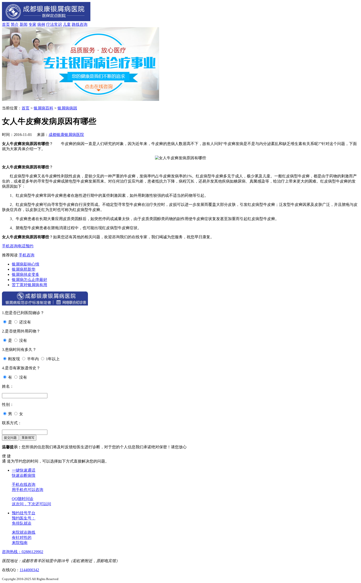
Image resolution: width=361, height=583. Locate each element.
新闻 (24, 24)
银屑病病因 (67, 108)
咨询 (83, 24)
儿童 (67, 24)
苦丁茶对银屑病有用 (29, 285)
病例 (41, 24)
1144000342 (29, 570)
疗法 (50, 24)
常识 (58, 24)
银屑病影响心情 (25, 264)
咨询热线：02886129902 (22, 552)
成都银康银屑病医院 (66, 134)
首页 (6, 24)
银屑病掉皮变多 (25, 274)
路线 (76, 24)
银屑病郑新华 (23, 269)
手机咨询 (10, 246)
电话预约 (25, 246)
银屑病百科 (43, 108)
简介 (15, 24)
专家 (32, 24)
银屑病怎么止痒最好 (29, 280)
